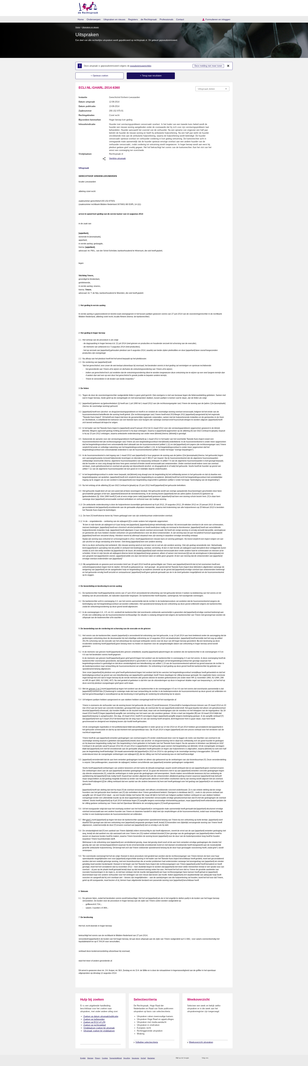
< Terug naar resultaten (151, 75)
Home (81, 19)
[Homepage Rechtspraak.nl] (87, 7)
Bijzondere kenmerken (90, 120)
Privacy (97, 1058)
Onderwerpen (94, 19)
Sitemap (90, 1058)
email (196, 1058)
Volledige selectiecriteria (146, 1042)
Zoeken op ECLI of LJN (94, 1022)
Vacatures (135, 1058)
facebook (215, 1058)
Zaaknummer (85, 111)
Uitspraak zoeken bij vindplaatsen (99, 1031)
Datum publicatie (87, 106)
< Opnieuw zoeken (99, 75)
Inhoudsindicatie (87, 124)
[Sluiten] (228, 66)
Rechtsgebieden (86, 115)
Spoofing (126, 1058)
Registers (133, 19)
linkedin (223, 1058)
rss (192, 1058)
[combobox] (212, 89)
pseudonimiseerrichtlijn (140, 66)
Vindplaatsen (85, 154)
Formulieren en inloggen (217, 19)
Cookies (105, 1058)
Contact (180, 19)
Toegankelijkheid (115, 1058)
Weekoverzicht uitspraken (201, 1042)
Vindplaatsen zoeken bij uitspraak (99, 1028)
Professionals (166, 19)
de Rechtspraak (149, 19)
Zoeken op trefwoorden (94, 1019)
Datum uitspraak (87, 102)
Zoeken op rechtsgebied (94, 1025)
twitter (211, 1058)
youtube (227, 1058)
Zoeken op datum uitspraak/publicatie (100, 1016)
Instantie (83, 97)
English (83, 1058)
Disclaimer (151, 1058)
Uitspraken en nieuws (114, 19)
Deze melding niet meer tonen (208, 66)
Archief (143, 1058)
